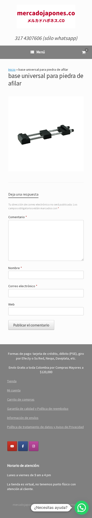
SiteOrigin (46, 509)
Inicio (12, 69)
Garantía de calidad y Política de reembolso (37, 408)
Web (11, 304)
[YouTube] (12, 446)
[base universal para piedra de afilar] (46, 169)
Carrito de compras (20, 399)
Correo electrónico (22, 286)
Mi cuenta (14, 390)
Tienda (12, 381)
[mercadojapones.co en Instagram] (33, 446)
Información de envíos (22, 417)
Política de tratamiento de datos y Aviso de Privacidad (45, 427)
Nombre (15, 268)
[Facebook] (23, 446)
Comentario (17, 217)
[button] (82, 508)
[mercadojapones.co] (46, 16)
